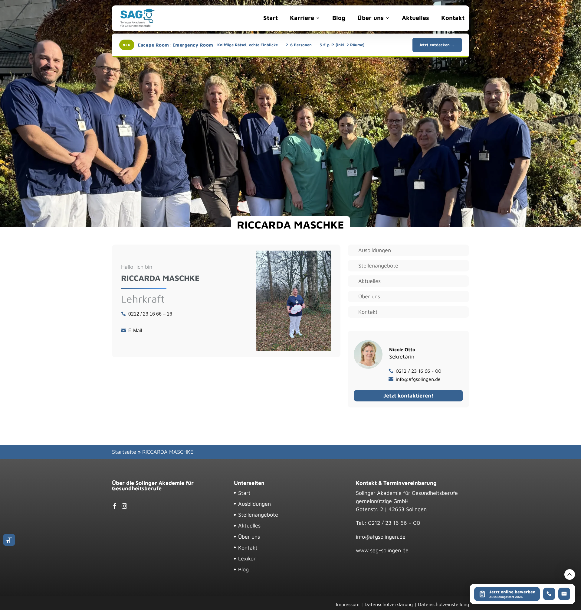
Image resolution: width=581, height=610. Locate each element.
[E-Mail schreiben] (564, 594)
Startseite (124, 452)
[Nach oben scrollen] (569, 574)
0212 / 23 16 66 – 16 (150, 313)
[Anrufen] (549, 594)
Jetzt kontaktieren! (408, 395)
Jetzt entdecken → (437, 44)
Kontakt (452, 17)
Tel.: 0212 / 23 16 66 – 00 (388, 523)
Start (270, 17)
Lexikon (247, 558)
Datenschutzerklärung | (390, 604)
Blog (338, 17)
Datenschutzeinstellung (443, 604)
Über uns (370, 17)
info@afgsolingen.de (418, 379)
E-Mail (135, 330)
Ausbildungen (374, 250)
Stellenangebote (378, 265)
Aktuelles (415, 17)
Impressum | (349, 604)
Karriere (302, 17)
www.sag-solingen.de (382, 550)
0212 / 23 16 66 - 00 (418, 371)
